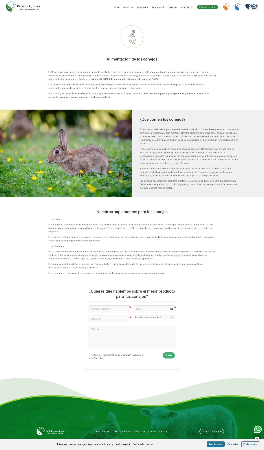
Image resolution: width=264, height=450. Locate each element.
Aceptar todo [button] (215, 444)
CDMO (115, 432)
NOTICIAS (173, 7)
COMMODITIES (139, 432)
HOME (116, 7)
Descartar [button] (233, 444)
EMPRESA (128, 7)
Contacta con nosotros (212, 431)
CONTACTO (186, 7)
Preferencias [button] (250, 444)
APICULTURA (158, 7)
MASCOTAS (142, 7)
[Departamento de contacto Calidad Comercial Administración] (154, 317)
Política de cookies (143, 444)
